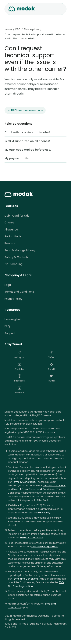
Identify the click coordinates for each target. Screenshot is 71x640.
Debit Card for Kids (17, 216)
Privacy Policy (13, 299)
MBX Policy (44, 512)
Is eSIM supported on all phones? (28, 141)
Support (10, 333)
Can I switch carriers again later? (28, 132)
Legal (8, 285)
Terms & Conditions (23, 481)
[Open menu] (60, 9)
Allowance (11, 229)
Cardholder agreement (44, 546)
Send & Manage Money (20, 250)
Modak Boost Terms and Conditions (34, 489)
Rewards (10, 243)
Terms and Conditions (19, 292)
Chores (9, 222)
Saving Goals (13, 236)
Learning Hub (13, 319)
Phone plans (31, 29)
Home (8, 29)
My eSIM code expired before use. (28, 150)
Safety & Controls (16, 257)
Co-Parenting (14, 264)
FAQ (17, 29)
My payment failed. (18, 158)
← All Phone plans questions (25, 110)
